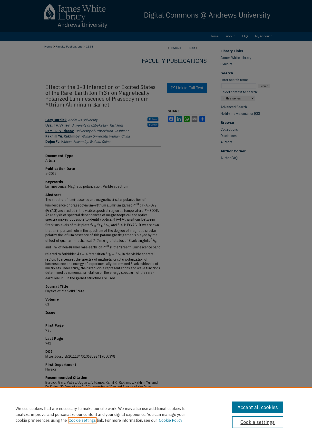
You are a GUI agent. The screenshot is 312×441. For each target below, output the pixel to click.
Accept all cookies (257, 407)
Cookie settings (82, 420)
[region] (156, 414)
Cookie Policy (170, 420)
